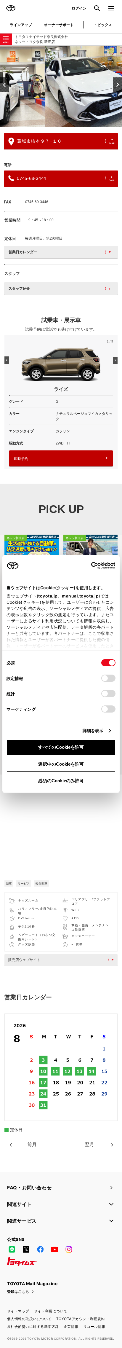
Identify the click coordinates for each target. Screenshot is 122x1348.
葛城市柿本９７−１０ (39, 141)
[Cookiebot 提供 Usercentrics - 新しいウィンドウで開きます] (89, 565)
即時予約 (21, 459)
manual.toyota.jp (80, 595)
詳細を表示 (93, 730)
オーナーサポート (59, 25)
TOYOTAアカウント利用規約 (80, 1319)
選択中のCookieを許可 (61, 764)
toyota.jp (48, 595)
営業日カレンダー (23, 252)
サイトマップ (18, 1311)
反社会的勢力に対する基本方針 (33, 1326)
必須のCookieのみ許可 (61, 780)
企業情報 (71, 1326)
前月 (32, 1144)
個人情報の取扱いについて (29, 1319)
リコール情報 (94, 1326)
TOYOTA (11, 8)
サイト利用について (50, 1311)
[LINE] (12, 1249)
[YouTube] (54, 1249)
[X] (26, 1249)
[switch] (108, 678)
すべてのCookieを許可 (61, 747)
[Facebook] (40, 1249)
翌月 (89, 1144)
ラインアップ (21, 25)
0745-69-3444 (31, 178)
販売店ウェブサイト (24, 960)
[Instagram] (68, 1249)
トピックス (103, 25)
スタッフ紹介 (19, 288)
